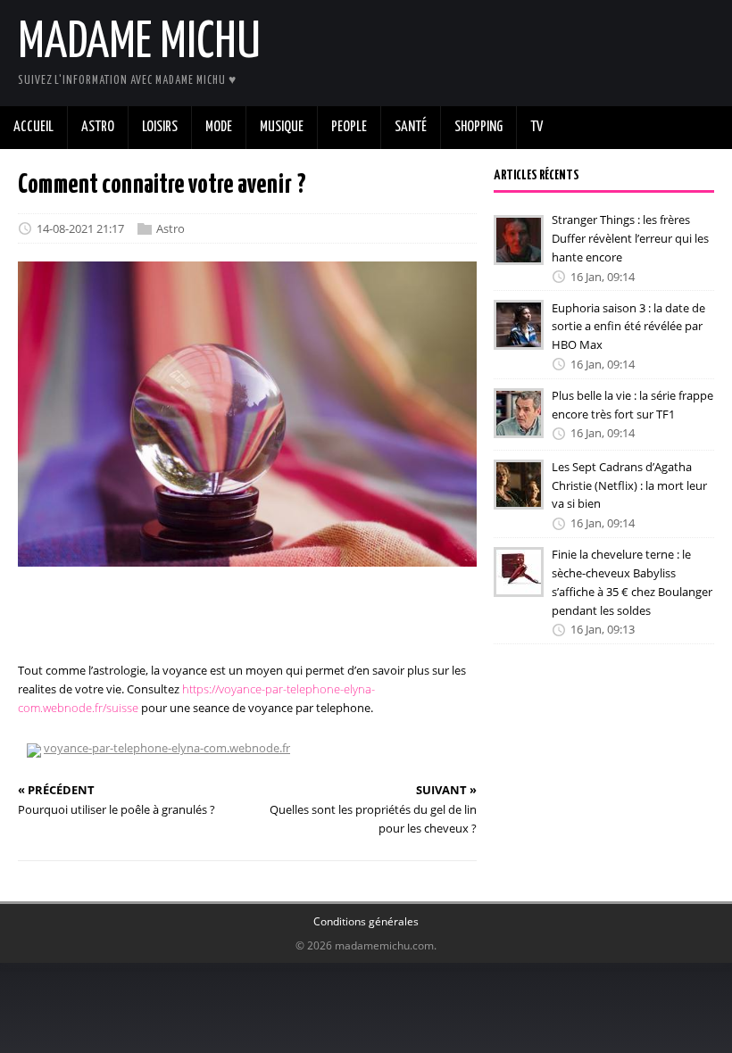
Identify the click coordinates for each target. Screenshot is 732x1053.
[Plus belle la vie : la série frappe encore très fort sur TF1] (518, 426)
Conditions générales (366, 921)
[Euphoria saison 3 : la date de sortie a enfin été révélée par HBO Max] (518, 338)
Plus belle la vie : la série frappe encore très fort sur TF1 (632, 404)
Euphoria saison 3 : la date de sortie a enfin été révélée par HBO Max (628, 325)
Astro (170, 228)
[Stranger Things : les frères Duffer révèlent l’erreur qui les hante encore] (518, 253)
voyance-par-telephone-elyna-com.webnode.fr (167, 748)
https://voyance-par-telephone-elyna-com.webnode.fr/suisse (196, 698)
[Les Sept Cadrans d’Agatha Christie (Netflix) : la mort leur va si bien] (518, 497)
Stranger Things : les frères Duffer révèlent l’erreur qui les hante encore (630, 238)
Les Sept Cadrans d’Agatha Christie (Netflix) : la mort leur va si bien (629, 485)
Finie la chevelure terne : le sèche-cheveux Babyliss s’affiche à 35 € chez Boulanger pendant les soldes (632, 582)
